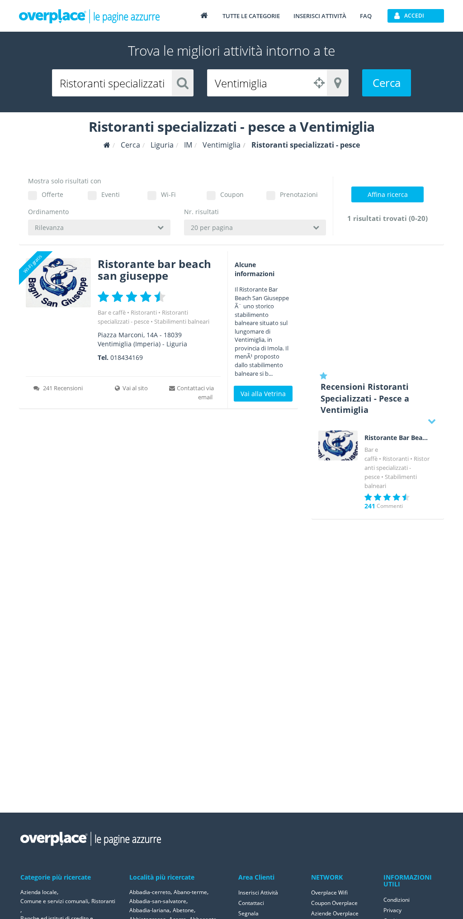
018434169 (126, 357)
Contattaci (251, 903)
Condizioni (396, 900)
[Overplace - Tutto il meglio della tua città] (204, 15)
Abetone (183, 910)
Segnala (248, 913)
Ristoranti (144, 312)
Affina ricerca (388, 194)
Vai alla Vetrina (263, 393)
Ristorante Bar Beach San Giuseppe (397, 438)
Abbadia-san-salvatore (157, 901)
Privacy (392, 910)
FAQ (366, 16)
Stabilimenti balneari (181, 321)
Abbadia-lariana (149, 910)
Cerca (387, 82)
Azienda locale (38, 892)
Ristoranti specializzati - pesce (397, 468)
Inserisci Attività (258, 892)
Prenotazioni (299, 194)
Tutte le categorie (251, 16)
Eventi (110, 194)
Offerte (52, 194)
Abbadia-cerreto (149, 892)
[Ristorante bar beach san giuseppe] (58, 282)
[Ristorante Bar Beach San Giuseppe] (338, 445)
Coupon (232, 194)
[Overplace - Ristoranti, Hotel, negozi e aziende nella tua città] (89, 16)
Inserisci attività (319, 16)
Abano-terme (190, 892)
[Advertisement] (378, 307)
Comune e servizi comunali (54, 901)
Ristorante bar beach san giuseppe (154, 269)
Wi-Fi (168, 194)
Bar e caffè (112, 312)
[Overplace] (107, 145)
